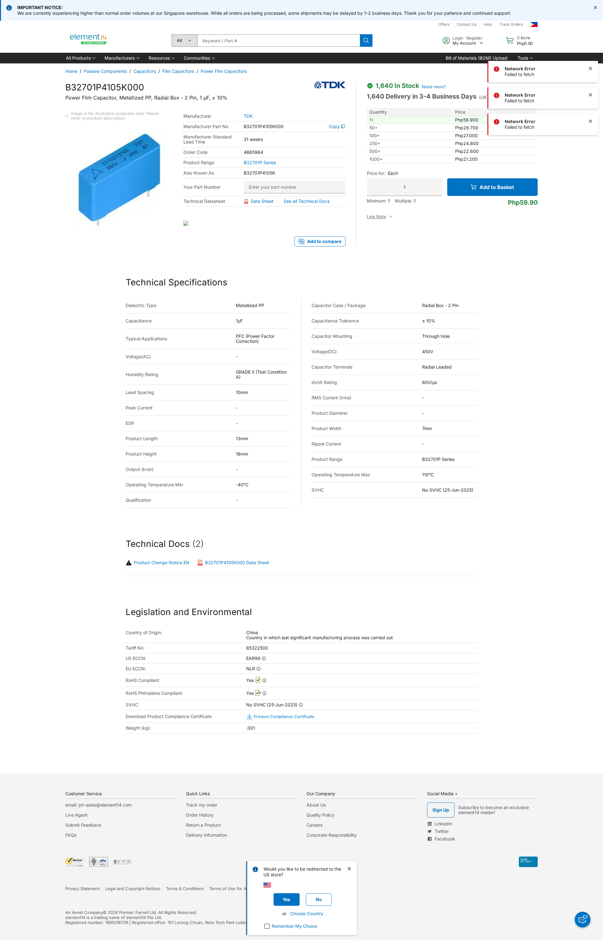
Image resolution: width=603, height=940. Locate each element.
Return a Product (203, 825)
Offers (443, 24)
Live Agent (76, 815)
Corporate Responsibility (332, 835)
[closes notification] (595, 7)
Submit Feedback (83, 825)
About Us (316, 805)
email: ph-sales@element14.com (98, 805)
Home (71, 71)
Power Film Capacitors (224, 71)
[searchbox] (278, 40)
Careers (315, 825)
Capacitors (144, 71)
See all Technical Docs (306, 201)
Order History (200, 815)
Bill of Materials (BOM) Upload (477, 58)
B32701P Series (260, 162)
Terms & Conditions (185, 888)
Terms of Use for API (229, 888)
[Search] (366, 40)
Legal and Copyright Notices (132, 888)
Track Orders (511, 24)
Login (458, 38)
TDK (248, 116)
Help (488, 24)
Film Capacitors (178, 71)
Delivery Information (206, 835)
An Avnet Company (84, 912)
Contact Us (466, 24)
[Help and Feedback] (582, 919)
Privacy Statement (82, 888)
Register (474, 38)
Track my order (201, 805)
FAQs (70, 835)
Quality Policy (320, 815)
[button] (80, 58)
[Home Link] (88, 40)
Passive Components (105, 71)
